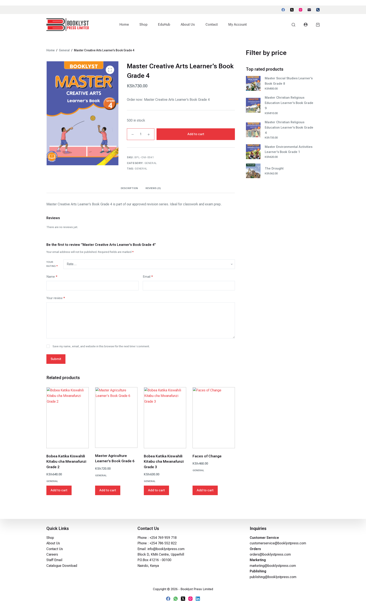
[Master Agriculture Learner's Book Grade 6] (116, 417)
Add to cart (195, 134)
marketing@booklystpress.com (273, 566)
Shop (143, 24)
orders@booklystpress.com (270, 554)
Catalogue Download (61, 566)
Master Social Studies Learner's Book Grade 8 (289, 80)
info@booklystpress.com (165, 549)
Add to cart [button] (59, 490)
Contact (211, 24)
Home (124, 24)
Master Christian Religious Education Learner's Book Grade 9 (289, 103)
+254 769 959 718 (163, 538)
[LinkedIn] (198, 599)
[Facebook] (283, 9)
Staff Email (54, 560)
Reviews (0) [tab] (153, 188)
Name (51, 277)
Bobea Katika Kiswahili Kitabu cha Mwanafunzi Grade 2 (66, 461)
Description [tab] (129, 188)
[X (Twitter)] (292, 9)
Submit (56, 359)
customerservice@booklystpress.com (278, 543)
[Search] (293, 25)
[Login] (306, 25)
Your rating (52, 264)
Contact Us (54, 549)
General (150, 163)
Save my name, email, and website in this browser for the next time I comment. (101, 346)
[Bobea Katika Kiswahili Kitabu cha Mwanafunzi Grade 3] (165, 417)
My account (237, 24)
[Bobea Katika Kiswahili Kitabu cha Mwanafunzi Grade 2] (67, 417)
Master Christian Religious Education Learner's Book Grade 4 (289, 127)
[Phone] (318, 9)
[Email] (309, 9)
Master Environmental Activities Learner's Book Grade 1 (288, 149)
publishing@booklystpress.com (273, 577)
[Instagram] (300, 9)
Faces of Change (207, 456)
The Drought (274, 168)
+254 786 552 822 (163, 543)
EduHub (164, 24)
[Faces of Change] (214, 417)
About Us (188, 24)
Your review (55, 298)
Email (148, 277)
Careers (52, 554)
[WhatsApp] (175, 599)
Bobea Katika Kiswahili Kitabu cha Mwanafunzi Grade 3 (164, 461)
